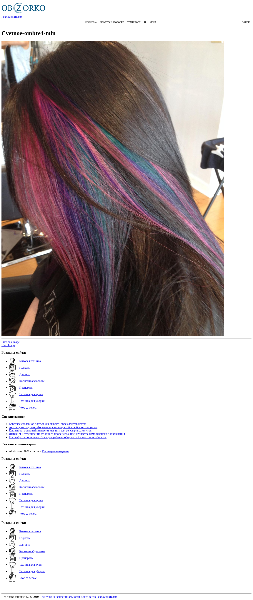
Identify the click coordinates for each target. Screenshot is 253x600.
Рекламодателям (11, 16)
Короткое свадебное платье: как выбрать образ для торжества (47, 423)
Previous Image (10, 342)
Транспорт (133, 22)
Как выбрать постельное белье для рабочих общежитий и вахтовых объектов (57, 437)
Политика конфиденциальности (59, 596)
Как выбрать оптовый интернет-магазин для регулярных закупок (50, 430)
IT (145, 22)
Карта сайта (88, 596)
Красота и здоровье (112, 22)
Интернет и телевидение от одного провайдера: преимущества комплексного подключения (67, 433)
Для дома (91, 22)
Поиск (246, 22)
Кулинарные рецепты (55, 451)
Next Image (8, 345)
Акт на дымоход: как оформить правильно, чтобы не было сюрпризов (53, 427)
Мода (153, 22)
